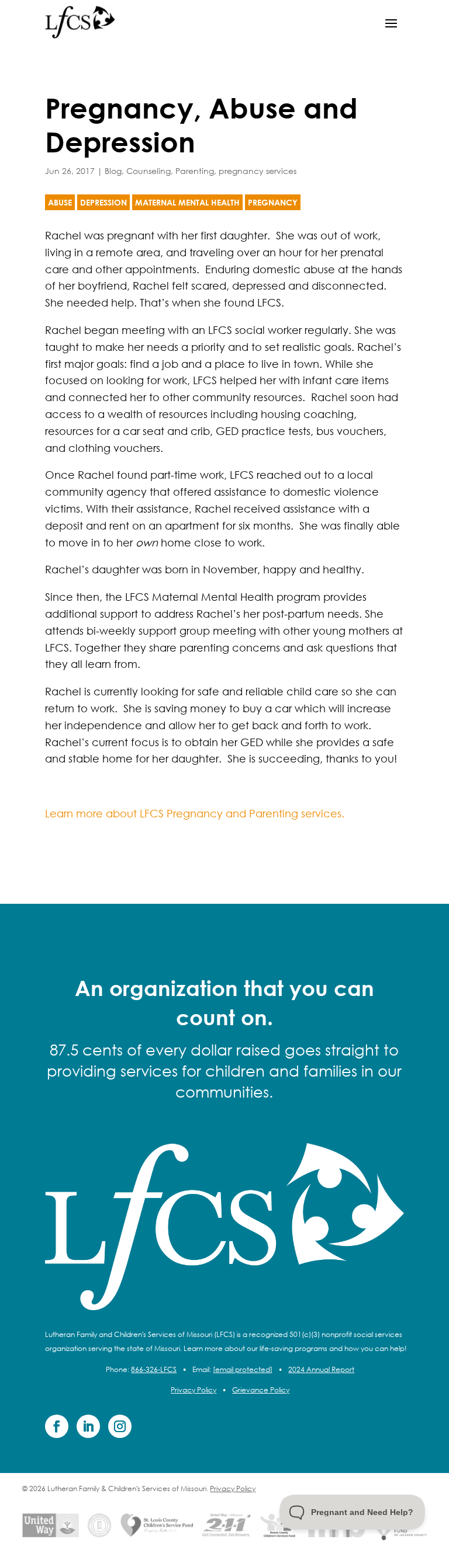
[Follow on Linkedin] (88, 1426)
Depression (103, 202)
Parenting (194, 170)
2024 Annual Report (321, 1369)
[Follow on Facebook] (56, 1426)
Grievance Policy (260, 1390)
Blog (113, 170)
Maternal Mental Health (187, 202)
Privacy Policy (193, 1390)
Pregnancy (273, 202)
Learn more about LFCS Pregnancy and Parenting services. (194, 813)
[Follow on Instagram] (120, 1426)
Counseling (148, 170)
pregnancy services (257, 170)
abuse (60, 202)
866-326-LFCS (154, 1369)
